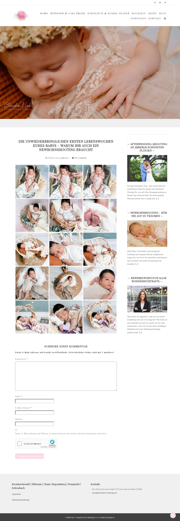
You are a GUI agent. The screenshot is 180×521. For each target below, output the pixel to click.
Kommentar (21, 359)
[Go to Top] (173, 515)
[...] (157, 198)
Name (18, 396)
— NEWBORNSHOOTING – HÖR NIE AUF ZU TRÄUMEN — (147, 214)
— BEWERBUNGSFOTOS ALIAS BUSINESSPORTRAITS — (147, 279)
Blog (162, 13)
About (152, 13)
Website (18, 419)
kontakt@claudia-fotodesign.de (104, 493)
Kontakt (155, 18)
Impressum (16, 494)
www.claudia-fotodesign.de (105, 517)
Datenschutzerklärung (20, 500)
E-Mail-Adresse (23, 407)
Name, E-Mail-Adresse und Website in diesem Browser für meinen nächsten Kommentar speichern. (61, 434)
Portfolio (138, 18)
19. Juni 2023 (63, 158)
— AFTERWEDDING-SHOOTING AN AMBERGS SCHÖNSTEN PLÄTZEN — (147, 147)
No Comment (80, 158)
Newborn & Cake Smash (67, 13)
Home (44, 13)
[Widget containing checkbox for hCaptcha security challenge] (36, 443)
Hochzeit (139, 13)
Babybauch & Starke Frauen (109, 13)
